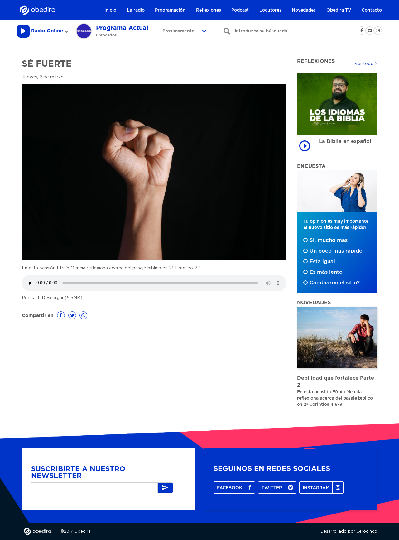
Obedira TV (338, 10)
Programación (170, 10)
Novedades (304, 10)
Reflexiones (208, 10)
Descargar (53, 298)
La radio (136, 10)
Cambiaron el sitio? (335, 282)
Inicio (110, 10)
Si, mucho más (329, 240)
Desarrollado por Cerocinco (348, 531)
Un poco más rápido (336, 251)
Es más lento (326, 272)
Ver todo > (365, 64)
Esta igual (322, 261)
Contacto (372, 10)
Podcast (240, 10)
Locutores (270, 10)
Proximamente (179, 31)
